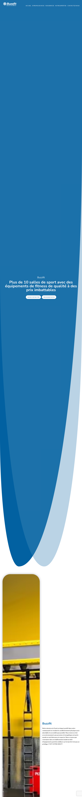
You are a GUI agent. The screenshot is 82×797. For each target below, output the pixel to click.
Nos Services (49, 5)
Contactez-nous (73, 5)
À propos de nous (38, 5)
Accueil (28, 5)
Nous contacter (33, 297)
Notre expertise (60, 5)
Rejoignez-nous (49, 297)
